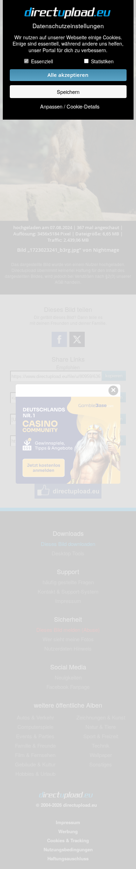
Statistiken (102, 61)
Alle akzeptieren (68, 75)
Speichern (68, 91)
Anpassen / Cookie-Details (69, 106)
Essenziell (42, 61)
